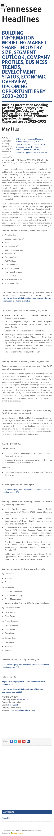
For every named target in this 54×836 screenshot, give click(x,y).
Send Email (13, 705)
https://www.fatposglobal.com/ (22, 710)
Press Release (8, 818)
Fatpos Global (23, 699)
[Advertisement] (27, 779)
